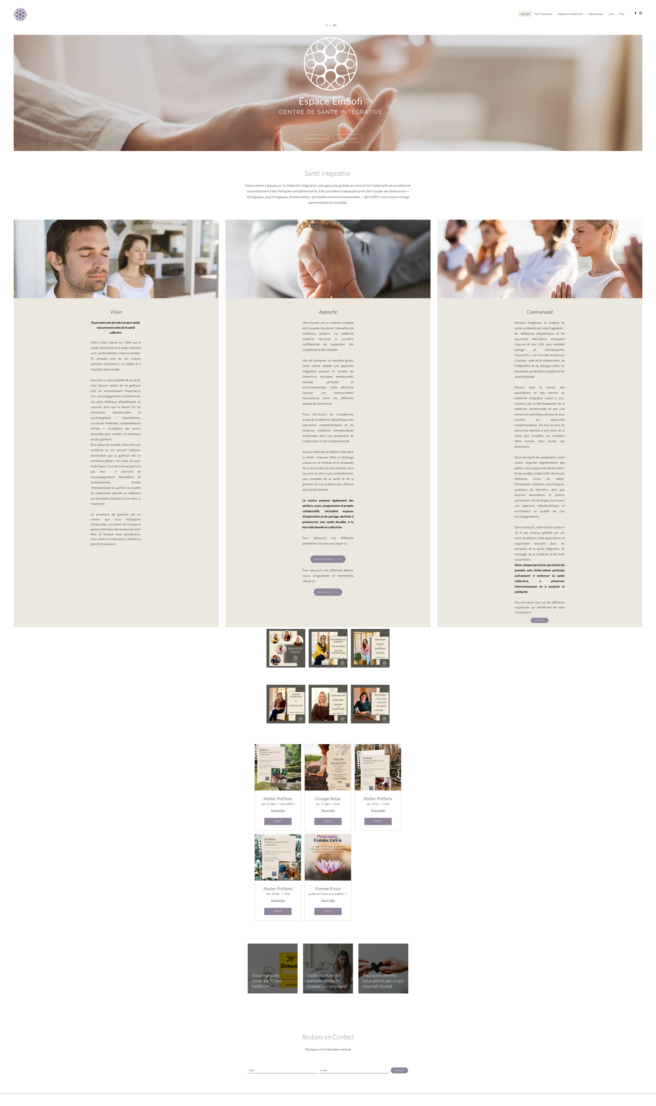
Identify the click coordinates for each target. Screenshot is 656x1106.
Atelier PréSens (277, 798)
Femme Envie (328, 888)
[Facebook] (635, 13)
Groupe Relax (328, 798)
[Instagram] (640, 13)
